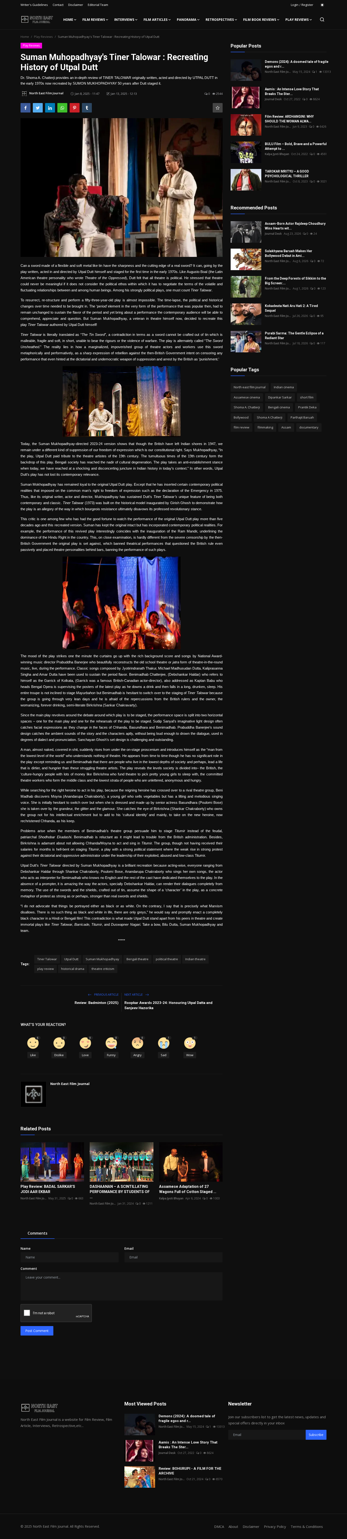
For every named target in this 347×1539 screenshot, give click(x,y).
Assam (286, 427)
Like (33, 1055)
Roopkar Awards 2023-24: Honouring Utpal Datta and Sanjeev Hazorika (168, 1005)
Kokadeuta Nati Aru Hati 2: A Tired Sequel (291, 308)
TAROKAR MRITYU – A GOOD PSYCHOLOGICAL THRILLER (287, 173)
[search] (322, 19)
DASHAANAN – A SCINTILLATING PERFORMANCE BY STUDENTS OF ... (120, 1191)
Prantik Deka (307, 407)
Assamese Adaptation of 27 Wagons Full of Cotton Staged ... (187, 1189)
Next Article (133, 995)
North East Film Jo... (34, 1198)
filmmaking (265, 427)
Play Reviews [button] (297, 19)
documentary (308, 427)
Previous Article (105, 995)
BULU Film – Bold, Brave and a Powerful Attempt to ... (296, 146)
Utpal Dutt (71, 959)
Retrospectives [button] (220, 19)
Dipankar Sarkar (280, 397)
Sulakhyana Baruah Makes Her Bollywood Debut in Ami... (288, 253)
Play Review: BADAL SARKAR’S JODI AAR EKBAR (48, 1189)
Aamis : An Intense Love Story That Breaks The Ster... (292, 91)
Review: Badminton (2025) (96, 1003)
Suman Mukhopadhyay (102, 959)
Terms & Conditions (307, 1526)
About (233, 1526)
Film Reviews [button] (93, 19)
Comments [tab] (37, 1233)
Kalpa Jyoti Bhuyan (171, 1198)
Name (25, 1248)
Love (85, 1055)
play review (45, 969)
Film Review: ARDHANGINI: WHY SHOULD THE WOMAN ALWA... (289, 119)
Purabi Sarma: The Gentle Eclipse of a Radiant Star (294, 335)
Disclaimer (75, 5)
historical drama (72, 969)
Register (307, 5)
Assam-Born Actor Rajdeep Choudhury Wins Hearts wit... (295, 226)
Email (129, 1248)
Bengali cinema (279, 407)
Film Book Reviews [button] (259, 19)
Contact (58, 5)
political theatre (167, 959)
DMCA (219, 1526)
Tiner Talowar (47, 959)
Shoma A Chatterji (269, 417)
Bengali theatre (137, 959)
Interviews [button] (124, 19)
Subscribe (316, 1434)
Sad (163, 1055)
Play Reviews (43, 37)
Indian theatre (195, 959)
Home (68, 19)
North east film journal (250, 387)
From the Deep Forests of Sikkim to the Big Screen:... (295, 281)
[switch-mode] (322, 5)
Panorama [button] (186, 19)
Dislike (59, 1055)
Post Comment (37, 1330)
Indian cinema (284, 387)
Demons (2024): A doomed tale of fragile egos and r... (296, 64)
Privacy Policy (275, 1526)
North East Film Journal (69, 1083)
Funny (111, 1055)
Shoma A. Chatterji (247, 407)
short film (306, 397)
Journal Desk (273, 99)
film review (241, 427)
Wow (189, 1055)
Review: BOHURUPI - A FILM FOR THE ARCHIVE (190, 1470)
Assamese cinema (247, 397)
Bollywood (241, 417)
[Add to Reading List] (218, 107)
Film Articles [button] (156, 19)
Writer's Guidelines (34, 5)
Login (294, 5)
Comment (29, 1268)
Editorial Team (98, 5)
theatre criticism (103, 969)
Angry (137, 1055)
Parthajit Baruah (302, 417)
